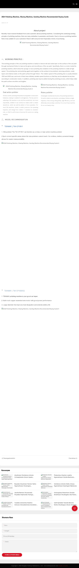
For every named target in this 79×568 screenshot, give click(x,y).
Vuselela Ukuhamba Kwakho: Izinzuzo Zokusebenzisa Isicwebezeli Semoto (26, 504)
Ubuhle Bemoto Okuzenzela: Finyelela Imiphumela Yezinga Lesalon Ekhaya (23, 494)
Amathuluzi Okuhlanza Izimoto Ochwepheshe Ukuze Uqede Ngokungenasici (24, 476)
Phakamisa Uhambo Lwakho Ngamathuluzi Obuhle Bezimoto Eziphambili (64, 476)
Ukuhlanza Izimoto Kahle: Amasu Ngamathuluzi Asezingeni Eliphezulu (65, 485)
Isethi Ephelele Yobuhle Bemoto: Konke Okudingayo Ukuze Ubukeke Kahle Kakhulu (65, 504)
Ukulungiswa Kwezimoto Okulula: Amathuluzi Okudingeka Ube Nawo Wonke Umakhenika (65, 494)
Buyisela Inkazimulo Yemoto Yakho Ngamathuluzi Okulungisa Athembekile (25, 485)
